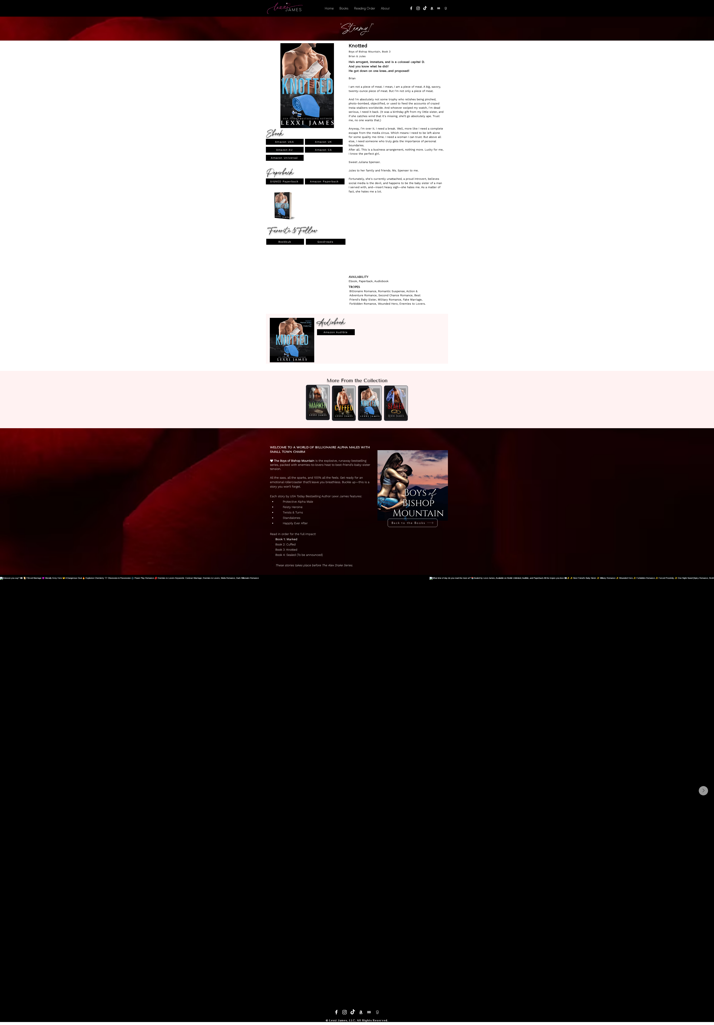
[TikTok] (425, 8)
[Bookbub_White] (438, 8)
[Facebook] (411, 8)
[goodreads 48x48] (445, 8)
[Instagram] (418, 8)
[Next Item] (703, 790)
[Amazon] (432, 8)
